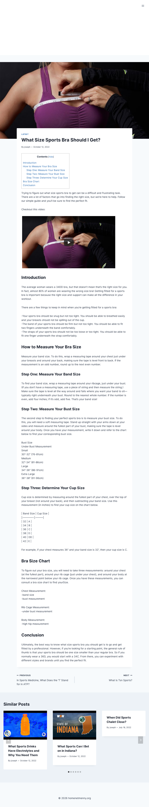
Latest (25, 134)
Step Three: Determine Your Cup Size (47, 177)
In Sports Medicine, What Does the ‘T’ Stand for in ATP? (42, 680)
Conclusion (29, 185)
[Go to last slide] (8, 740)
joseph (27, 147)
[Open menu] (143, 5)
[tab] (68, 772)
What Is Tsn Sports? (120, 678)
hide (51, 156)
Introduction (29, 162)
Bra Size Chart (31, 181)
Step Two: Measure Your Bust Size (45, 173)
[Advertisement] (74, 33)
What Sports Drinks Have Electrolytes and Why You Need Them (23, 751)
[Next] (140, 740)
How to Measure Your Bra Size (40, 166)
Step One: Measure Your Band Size (45, 170)
